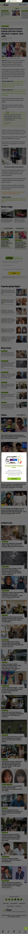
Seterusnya (14, 478)
